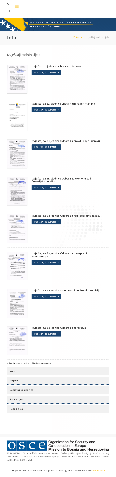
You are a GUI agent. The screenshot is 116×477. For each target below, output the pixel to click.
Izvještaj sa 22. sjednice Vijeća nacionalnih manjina (63, 103)
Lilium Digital (98, 470)
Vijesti (13, 371)
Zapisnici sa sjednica (21, 389)
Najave (14, 380)
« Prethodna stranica (18, 363)
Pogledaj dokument (45, 72)
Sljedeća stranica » (41, 363)
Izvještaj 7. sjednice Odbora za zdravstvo (57, 66)
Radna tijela (17, 399)
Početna (77, 37)
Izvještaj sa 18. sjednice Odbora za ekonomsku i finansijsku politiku (61, 180)
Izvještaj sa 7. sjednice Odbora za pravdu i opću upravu (66, 141)
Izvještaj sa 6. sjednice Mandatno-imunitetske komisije (66, 290)
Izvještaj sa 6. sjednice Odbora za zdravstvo (59, 327)
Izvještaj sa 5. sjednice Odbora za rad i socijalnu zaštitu (66, 215)
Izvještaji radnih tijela (97, 37)
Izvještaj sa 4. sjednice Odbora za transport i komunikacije (59, 255)
